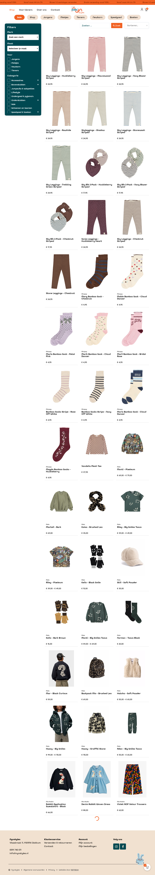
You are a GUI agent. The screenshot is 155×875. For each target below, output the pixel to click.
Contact (55, 9)
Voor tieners (25, 9)
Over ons (41, 9)
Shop (12, 9)
